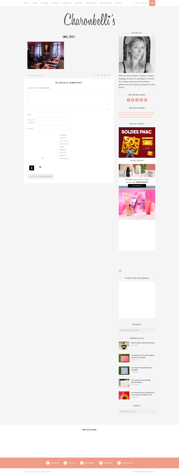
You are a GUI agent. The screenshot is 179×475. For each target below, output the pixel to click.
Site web (30, 128)
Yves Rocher (136, 112)
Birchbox (122, 112)
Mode (35, 3)
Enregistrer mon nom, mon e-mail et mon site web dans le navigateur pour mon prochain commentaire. (64, 147)
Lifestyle (55, 3)
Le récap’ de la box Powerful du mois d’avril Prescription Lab (142, 393)
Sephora (129, 112)
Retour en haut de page (143, 472)
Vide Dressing (106, 3)
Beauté (26, 3)
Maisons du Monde (135, 117)
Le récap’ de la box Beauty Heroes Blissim (141, 381)
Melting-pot (91, 3)
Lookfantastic (124, 115)
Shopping (79, 3)
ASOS (140, 115)
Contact (118, 3)
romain (41, 75)
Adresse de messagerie (31, 121)
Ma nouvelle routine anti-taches (143, 343)
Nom (29, 114)
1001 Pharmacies (148, 112)
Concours (67, 3)
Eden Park (147, 117)
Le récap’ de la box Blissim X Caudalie (141, 369)
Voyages (44, 3)
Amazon (125, 117)
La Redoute (133, 115)
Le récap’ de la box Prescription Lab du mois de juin (142, 356)
